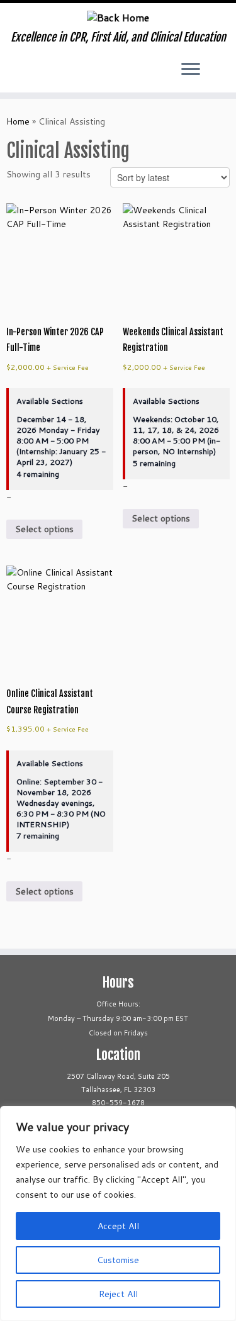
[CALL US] (56, 73)
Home (18, 121)
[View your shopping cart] (215, 66)
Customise (118, 1260)
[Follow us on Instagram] (35, 73)
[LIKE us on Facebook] (24, 73)
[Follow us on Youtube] (13, 73)
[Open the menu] (190, 69)
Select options (44, 529)
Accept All (118, 1226)
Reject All (118, 1294)
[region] (118, 1213)
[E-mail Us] (45, 73)
